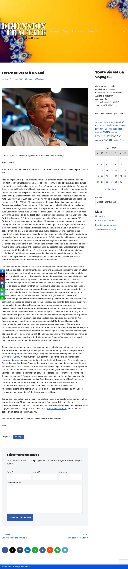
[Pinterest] (2, 279)
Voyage (122, 140)
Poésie (116, 136)
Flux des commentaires (106, 225)
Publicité (98, 140)
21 (107, 176)
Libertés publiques (113, 129)
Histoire (99, 128)
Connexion (100, 216)
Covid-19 (120, 122)
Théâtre (116, 140)
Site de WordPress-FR (105, 229)
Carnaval (107, 122)
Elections (29, 79)
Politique (19, 437)
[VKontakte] (42, 550)
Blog (65, 31)
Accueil (54, 31)
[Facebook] (5, 550)
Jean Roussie (13, 567)
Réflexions (39, 79)
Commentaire (14, 483)
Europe (116, 125)
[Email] (65, 550)
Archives (99, 197)
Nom (10, 472)
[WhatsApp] (35, 550)
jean (7, 79)
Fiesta (123, 125)
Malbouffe (98, 132)
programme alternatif (56, 409)
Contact (93, 31)
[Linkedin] (27, 550)
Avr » (114, 189)
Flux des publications (105, 220)
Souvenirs (107, 139)
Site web (63, 472)
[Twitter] (12, 550)
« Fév (107, 189)
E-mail (36, 472)
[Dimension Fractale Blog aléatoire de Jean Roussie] (24, 31)
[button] (83, 31)
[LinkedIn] (2, 282)
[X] (2, 275)
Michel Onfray (13, 357)
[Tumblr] (20, 550)
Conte (113, 122)
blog (4, 228)
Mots (106, 132)
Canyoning (98, 122)
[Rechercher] (124, 31)
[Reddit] (50, 550)
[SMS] (57, 550)
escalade (107, 125)
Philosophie (114, 132)
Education (98, 125)
